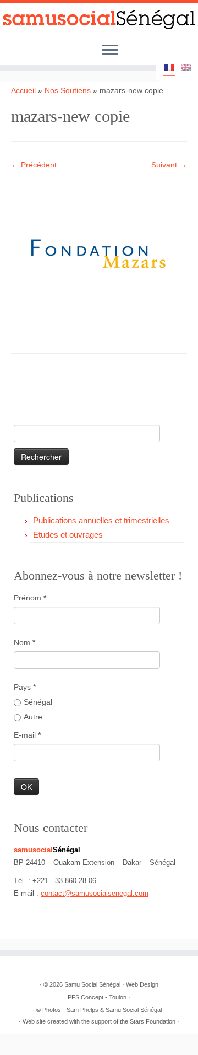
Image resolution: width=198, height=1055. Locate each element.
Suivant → (169, 164)
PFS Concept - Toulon (97, 997)
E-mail (27, 735)
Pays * (25, 687)
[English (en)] (186, 68)
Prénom (30, 597)
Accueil (23, 90)
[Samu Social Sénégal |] (99, 19)
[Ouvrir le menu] (110, 51)
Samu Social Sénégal (92, 984)
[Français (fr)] (169, 68)
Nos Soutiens (68, 90)
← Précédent (34, 164)
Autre (33, 716)
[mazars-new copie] (99, 253)
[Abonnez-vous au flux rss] (22, 390)
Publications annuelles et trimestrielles (101, 520)
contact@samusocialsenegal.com (94, 893)
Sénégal (38, 701)
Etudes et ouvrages (68, 534)
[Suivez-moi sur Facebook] (58, 390)
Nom (24, 642)
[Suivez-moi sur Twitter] (40, 390)
